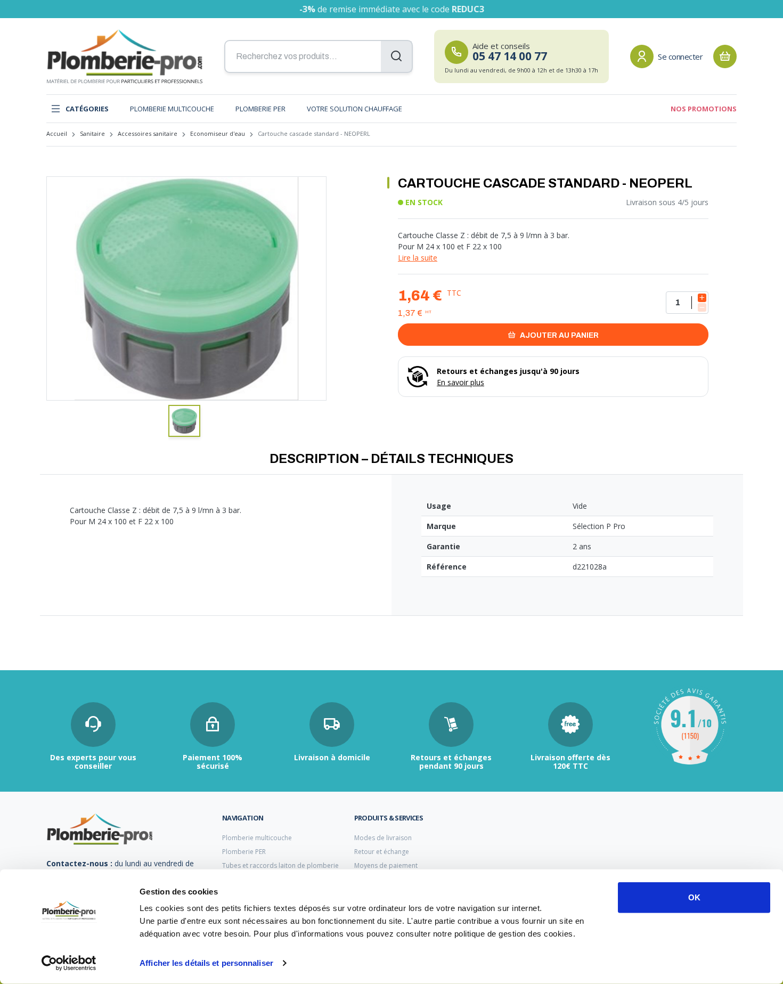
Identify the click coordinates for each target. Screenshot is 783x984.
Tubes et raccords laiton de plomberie (280, 865)
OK (694, 897)
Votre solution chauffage (354, 108)
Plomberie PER (260, 108)
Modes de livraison (383, 837)
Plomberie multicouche (172, 108)
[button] (184, 421)
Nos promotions (704, 108)
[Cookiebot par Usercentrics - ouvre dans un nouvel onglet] (69, 963)
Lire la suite (417, 258)
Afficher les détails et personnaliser (206, 962)
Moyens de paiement (386, 865)
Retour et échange (381, 851)
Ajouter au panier (558, 335)
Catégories (87, 108)
